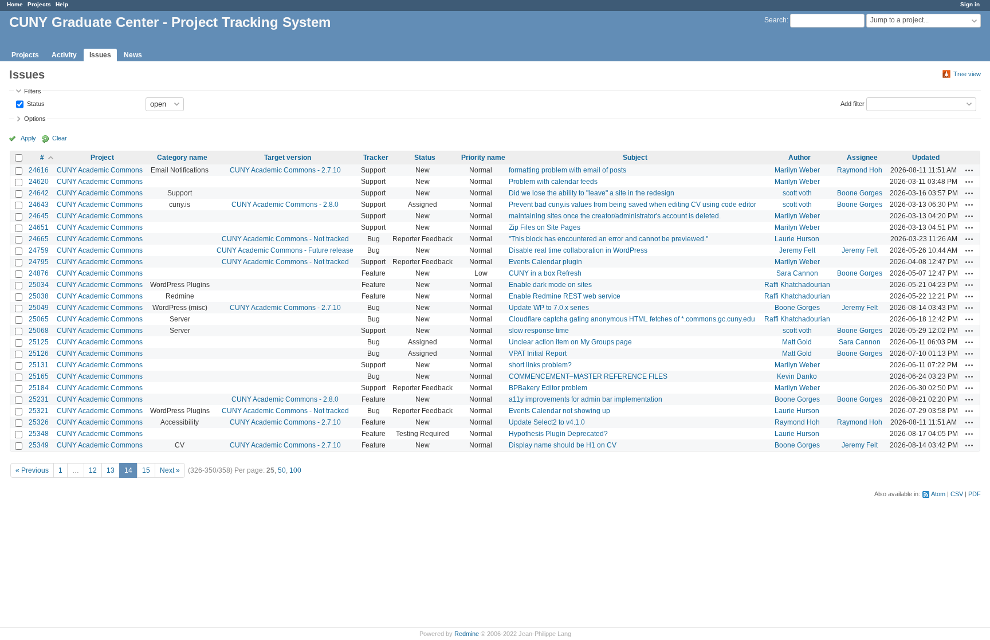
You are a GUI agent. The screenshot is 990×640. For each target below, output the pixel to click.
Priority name (483, 158)
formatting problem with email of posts (567, 170)
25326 (39, 422)
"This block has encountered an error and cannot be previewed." (608, 239)
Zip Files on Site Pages (544, 227)
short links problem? (540, 365)
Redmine (466, 633)
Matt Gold (797, 342)
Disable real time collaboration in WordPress (578, 250)
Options (35, 118)
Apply (28, 138)
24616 (39, 170)
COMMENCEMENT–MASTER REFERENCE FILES (588, 376)
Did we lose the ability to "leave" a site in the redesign (591, 193)
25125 (39, 342)
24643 (39, 205)
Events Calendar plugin (545, 262)
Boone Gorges (859, 193)
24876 (39, 273)
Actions (969, 170)
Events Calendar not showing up (559, 411)
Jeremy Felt (797, 250)
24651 (39, 227)
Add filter (852, 103)
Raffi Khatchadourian (797, 285)
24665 (39, 239)
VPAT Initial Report (538, 354)
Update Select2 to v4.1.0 (547, 422)
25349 (39, 445)
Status (35, 103)
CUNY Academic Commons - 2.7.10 (285, 170)
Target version (287, 158)
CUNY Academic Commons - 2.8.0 (285, 205)
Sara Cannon (797, 273)
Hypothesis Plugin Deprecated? (558, 434)
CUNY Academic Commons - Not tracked (285, 239)
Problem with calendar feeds (553, 182)
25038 (39, 296)
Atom (938, 493)
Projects (39, 4)
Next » (170, 470)
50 (282, 470)
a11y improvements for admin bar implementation (585, 399)
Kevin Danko (797, 376)
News (133, 55)
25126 (39, 354)
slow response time (539, 331)
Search (775, 20)
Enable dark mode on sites (550, 285)
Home (15, 4)
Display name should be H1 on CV (562, 445)
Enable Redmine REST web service (564, 296)
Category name (182, 158)
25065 (39, 319)
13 (111, 470)
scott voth (797, 193)
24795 (39, 262)
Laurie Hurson (797, 239)
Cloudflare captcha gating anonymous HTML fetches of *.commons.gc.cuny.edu (632, 319)
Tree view (967, 73)
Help (62, 4)
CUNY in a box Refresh (545, 273)
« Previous (32, 470)
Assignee (862, 158)
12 (93, 470)
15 (146, 470)
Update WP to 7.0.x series (549, 308)
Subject (635, 158)
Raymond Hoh (859, 170)
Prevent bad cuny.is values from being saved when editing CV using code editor (632, 205)
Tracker (375, 158)
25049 (39, 308)
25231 (39, 399)
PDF (974, 493)
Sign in (970, 4)
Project (102, 158)
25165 (39, 376)
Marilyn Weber (797, 170)
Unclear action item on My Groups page (570, 342)
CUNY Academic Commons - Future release (285, 250)
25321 (39, 411)
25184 (39, 388)
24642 (39, 193)
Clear (59, 138)
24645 (39, 216)
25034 (39, 285)
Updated (926, 158)
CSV (956, 493)
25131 (39, 365)
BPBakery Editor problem (548, 388)
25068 (39, 331)
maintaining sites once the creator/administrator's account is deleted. (615, 216)
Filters (32, 91)
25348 (39, 434)
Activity (64, 55)
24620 (39, 182)
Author (799, 158)
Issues (100, 55)
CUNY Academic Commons (100, 170)
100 (295, 470)
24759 (39, 250)
